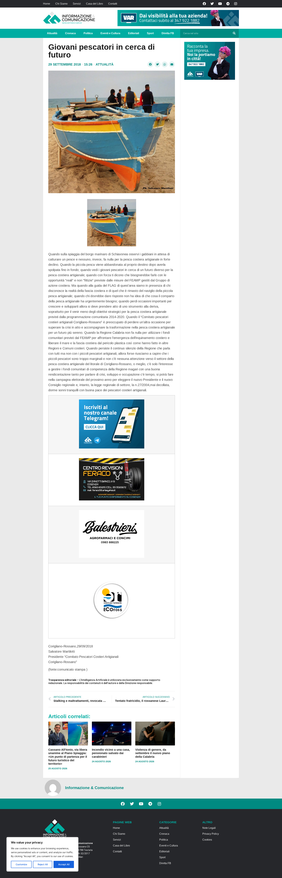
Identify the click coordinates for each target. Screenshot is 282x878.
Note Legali (209, 828)
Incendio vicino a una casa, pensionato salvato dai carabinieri (111, 753)
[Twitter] (212, 3)
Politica (88, 33)
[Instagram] (235, 3)
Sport (150, 33)
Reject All (43, 864)
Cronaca (70, 33)
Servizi (77, 3)
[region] (42, 854)
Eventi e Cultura (110, 33)
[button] (150, 64)
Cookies (207, 839)
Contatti (112, 3)
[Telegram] (228, 3)
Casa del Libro (94, 3)
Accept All (63, 864)
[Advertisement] (208, 133)
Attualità (52, 33)
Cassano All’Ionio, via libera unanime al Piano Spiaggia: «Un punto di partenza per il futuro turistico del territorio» (67, 756)
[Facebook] (204, 3)
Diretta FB (168, 33)
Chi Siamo (61, 3)
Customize (21, 864)
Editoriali (133, 33)
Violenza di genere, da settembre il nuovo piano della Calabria (152, 753)
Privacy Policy (210, 833)
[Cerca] (234, 33)
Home (46, 3)
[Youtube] (220, 3)
